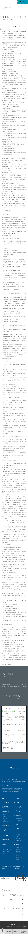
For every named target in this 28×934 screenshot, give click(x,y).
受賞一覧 (18, 838)
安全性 (4, 814)
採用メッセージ (19, 847)
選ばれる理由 (5, 807)
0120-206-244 (14, 696)
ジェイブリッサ (19, 820)
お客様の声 (17, 798)
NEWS (4, 853)
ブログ (4, 847)
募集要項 (18, 859)
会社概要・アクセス (20, 834)
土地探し (16, 824)
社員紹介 (18, 855)
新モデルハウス (6, 851)
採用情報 (16, 844)
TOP (3, 798)
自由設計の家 (19, 818)
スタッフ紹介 (19, 840)
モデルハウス (17, 811)
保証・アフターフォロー (7, 821)
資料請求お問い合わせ (24, 931)
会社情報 (16, 829)
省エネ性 (5, 818)
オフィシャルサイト (6, 908)
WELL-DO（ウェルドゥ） (8, 849)
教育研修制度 (19, 857)
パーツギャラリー (18, 807)
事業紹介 (18, 849)
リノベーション (5, 826)
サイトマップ (12, 924)
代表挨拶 (18, 832)
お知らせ (4, 844)
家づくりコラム (5, 840)
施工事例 (16, 803)
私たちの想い (5, 803)
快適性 (4, 816)
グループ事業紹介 (17, 908)
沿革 (17, 836)
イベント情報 (8, 931)
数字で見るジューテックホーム (21, 852)
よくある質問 (5, 835)
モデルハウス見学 (16, 931)
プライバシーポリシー (21, 924)
